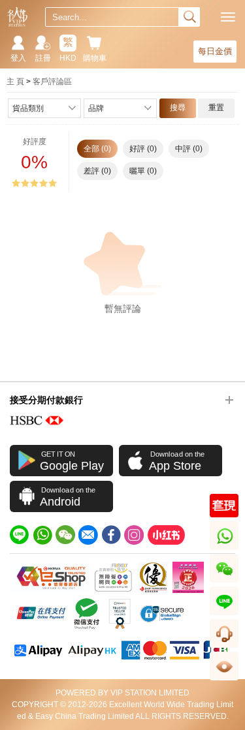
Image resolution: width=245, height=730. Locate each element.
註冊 (43, 58)
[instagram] (134, 535)
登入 (18, 58)
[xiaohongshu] (166, 535)
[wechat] (65, 535)
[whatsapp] (42, 535)
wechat (224, 582)
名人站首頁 (17, 17)
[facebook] (111, 535)
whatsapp (225, 549)
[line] (19, 535)
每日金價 (215, 51)
